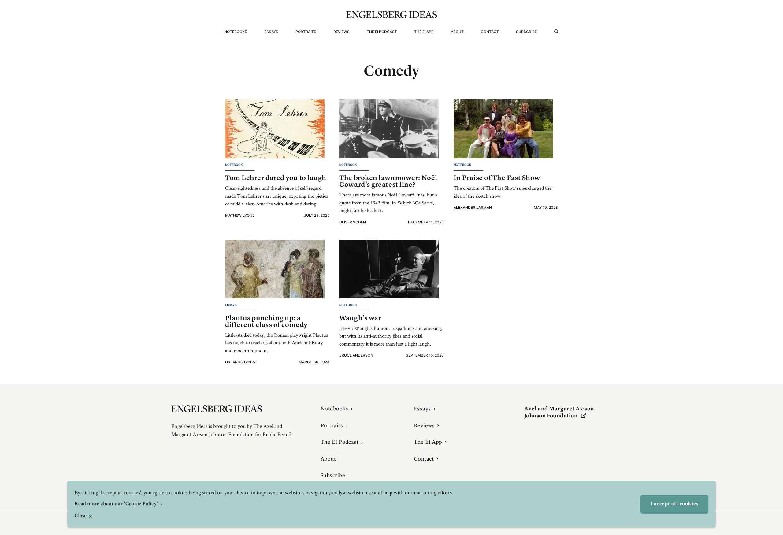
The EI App (424, 31)
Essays (271, 31)
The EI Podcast (382, 31)
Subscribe (526, 31)
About (457, 31)
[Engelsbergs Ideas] (391, 14)
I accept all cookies (674, 504)
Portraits (305, 31)
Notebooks (235, 31)
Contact (490, 31)
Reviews (341, 31)
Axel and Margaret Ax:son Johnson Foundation (559, 412)
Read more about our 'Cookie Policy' (117, 504)
